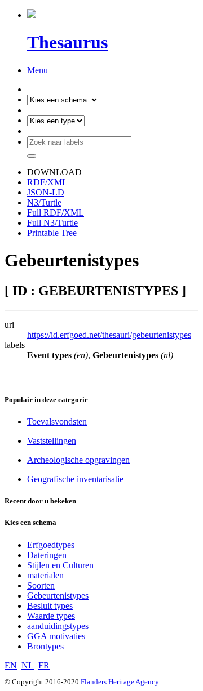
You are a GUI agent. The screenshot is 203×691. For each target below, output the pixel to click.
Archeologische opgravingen (78, 460)
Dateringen (47, 555)
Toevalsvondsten (57, 421)
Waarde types (51, 616)
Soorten (41, 585)
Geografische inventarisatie (75, 479)
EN (11, 665)
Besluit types (50, 605)
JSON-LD (45, 192)
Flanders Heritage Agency (120, 681)
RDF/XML (47, 182)
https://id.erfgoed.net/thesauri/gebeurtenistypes (109, 335)
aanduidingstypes (58, 626)
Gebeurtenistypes (58, 595)
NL (27, 665)
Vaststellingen (51, 440)
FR (44, 665)
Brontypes (45, 646)
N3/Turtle (44, 202)
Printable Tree (52, 233)
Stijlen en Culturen (60, 565)
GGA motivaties (56, 636)
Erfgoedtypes (50, 545)
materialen (45, 575)
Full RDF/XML (55, 212)
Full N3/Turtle (52, 223)
